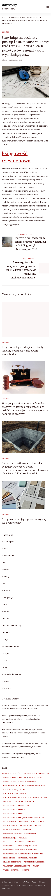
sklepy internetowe (10, 646)
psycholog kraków (12, 834)
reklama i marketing (11, 625)
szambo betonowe (12, 862)
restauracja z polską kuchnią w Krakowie (23, 854)
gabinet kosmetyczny (13, 785)
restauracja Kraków (27, 846)
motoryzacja (7, 597)
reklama (5, 618)
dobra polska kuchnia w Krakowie (19, 781)
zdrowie (25, 870)
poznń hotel (26, 826)
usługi (5, 32)
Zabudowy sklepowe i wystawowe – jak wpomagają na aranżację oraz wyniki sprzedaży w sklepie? (24, 745)
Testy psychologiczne (34, 862)
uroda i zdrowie (11, 870)
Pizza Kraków (9, 822)
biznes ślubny (9, 777)
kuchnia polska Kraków (14, 794)
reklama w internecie (13, 842)
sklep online (9, 858)
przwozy (27, 830)
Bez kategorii (8, 541)
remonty (31, 842)
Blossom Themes (28, 885)
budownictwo (8, 555)
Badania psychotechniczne (36, 773)
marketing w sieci (38, 798)
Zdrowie (5, 681)
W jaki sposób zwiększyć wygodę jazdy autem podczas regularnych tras (21, 755)
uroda (4, 660)
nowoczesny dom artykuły (16, 806)
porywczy (9, 5)
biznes (5, 548)
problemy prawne (11, 830)
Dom (4, 562)
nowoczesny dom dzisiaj (14, 814)
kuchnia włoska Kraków (15, 798)
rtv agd (5, 639)
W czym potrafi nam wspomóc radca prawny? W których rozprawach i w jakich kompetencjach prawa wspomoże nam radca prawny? (25, 409)
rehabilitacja (9, 838)
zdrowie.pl (7, 688)
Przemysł (6, 611)
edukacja (6, 576)
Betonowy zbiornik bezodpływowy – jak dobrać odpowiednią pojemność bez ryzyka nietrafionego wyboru (23, 733)
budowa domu (35, 777)
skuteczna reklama (27, 858)
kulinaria (6, 590)
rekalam (23, 838)
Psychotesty (30, 834)
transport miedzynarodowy (16, 866)
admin (4, 60)
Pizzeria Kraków (27, 822)
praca (4, 604)
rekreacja (6, 632)
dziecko (5, 569)
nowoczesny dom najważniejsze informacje (23, 818)
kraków (7, 790)
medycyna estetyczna (25, 802)
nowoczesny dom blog (14, 810)
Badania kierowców (11, 773)
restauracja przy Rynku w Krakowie (20, 850)
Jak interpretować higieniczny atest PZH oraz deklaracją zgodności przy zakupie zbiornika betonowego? (21, 719)
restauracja (9, 846)
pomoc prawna (10, 826)
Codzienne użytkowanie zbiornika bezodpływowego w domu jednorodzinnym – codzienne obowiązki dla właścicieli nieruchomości (25, 468)
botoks (22, 777)
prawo (38, 826)
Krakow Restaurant (36, 785)
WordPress (6, 888)
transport (6, 653)
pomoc (41, 822)
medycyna (7, 802)
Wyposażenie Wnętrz (11, 674)
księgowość (19, 790)
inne (4, 583)
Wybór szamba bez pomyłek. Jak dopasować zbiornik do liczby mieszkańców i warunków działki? (25, 707)
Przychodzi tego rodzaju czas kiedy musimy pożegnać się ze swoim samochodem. (23, 350)
